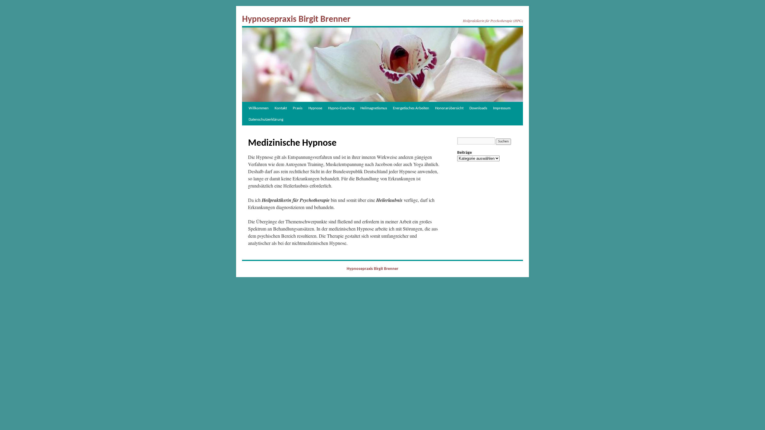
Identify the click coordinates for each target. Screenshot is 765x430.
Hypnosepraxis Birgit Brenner (296, 19)
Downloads (478, 108)
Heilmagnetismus (373, 108)
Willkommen (259, 108)
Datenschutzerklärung (266, 120)
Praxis (297, 108)
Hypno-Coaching (341, 108)
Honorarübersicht (449, 108)
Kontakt (281, 108)
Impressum (501, 108)
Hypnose (315, 108)
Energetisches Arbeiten (411, 108)
